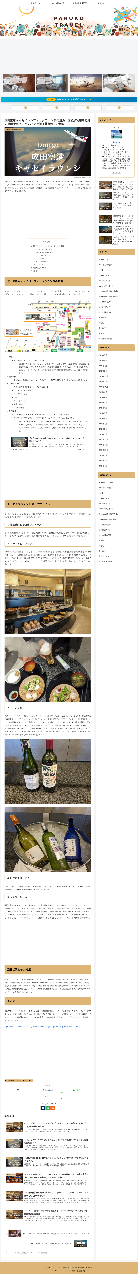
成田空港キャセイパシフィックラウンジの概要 (48, 246)
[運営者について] (19, 83)
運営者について (51, 1267)
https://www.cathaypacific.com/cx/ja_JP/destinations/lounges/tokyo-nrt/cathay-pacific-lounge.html (41, 1027)
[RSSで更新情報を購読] (52, 1108)
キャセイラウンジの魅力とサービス (45, 249)
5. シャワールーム (40, 265)
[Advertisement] (69, 56)
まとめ (35, 271)
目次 (44, 242)
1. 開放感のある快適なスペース (45, 252)
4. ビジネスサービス (41, 261)
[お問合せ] (119, 83)
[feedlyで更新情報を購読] (47, 1108)
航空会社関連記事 (78, 1267)
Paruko (116, 142)
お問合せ (89, 1267)
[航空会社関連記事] (86, 83)
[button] (48, 1096)
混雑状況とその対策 (39, 268)
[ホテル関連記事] (52, 83)
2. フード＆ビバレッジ (42, 255)
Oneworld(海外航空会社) (14, 1081)
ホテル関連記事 (64, 1267)
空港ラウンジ (29, 1081)
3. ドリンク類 (39, 258)
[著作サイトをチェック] (43, 1108)
